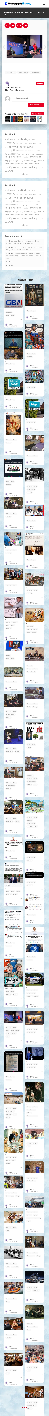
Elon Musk (9, 751)
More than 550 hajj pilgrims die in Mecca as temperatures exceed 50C (22, 242)
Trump (16, 167)
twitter (17, 821)
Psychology (19, 160)
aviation (12, 140)
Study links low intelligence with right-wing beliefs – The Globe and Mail (24, 248)
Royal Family (31, 672)
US (43, 167)
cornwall (14, 146)
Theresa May (37, 163)
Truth (24, 167)
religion (35, 160)
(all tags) (24, 174)
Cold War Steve (11, 72)
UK (39, 167)
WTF (11, 171)
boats (18, 139)
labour (14, 153)
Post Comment (36, 105)
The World (33, 871)
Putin (29, 707)
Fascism (21, 151)
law (33, 154)
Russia (15, 894)
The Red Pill (22, 114)
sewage (8, 1114)
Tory (8, 167)
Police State (25, 157)
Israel (35, 151)
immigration (29, 151)
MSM (35, 1215)
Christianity (31, 143)
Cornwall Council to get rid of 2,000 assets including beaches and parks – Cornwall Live (24, 255)
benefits (29, 666)
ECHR (8, 622)
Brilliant (16, 143)
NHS (7, 156)
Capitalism (23, 143)
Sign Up (41, 12)
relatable (27, 160)
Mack (11, 324)
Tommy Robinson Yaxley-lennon (32, 826)
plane (12, 156)
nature (40, 154)
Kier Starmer (10, 714)
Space (26, 163)
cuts (28, 632)
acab (7, 139)
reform (29, 356)
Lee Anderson (31, 1405)
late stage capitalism (25, 154)
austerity (30, 626)
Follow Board (37, 114)
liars (36, 154)
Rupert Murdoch (32, 1116)
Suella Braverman (35, 72)
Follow (40, 83)
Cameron (30, 775)
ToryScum (15, 1267)
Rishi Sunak (10, 1196)
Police (18, 156)
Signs (21, 163)
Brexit (8, 143)
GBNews (9, 312)
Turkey (32, 167)
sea (17, 164)
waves (7, 171)
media (29, 1215)
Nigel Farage (23, 72)
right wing (37, 1218)
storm (31, 163)
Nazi (7, 1030)
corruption (11, 150)
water (8, 1117)
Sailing (13, 163)
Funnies (32, 528)
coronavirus (26, 146)
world (8, 1163)
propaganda (9, 160)
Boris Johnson (29, 139)
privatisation (35, 156)
